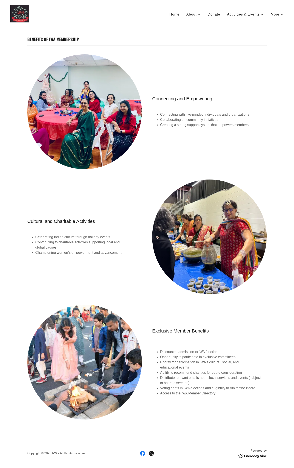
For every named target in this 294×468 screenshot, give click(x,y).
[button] (193, 14)
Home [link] (174, 14)
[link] (19, 13)
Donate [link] (214, 14)
